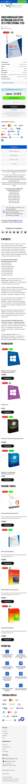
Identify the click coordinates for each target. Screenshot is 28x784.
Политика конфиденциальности (10, 780)
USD (9, 1)
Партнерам (5, 751)
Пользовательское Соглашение (11, 779)
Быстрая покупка (14, 98)
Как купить (14, 110)
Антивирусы (5, 733)
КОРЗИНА (23, 1)
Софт (3, 737)
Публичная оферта (7, 777)
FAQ (16, 114)
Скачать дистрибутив (7, 82)
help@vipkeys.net (18, 222)
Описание (14, 147)
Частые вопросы (6, 747)
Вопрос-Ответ (14, 159)
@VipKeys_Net (10, 761)
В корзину (14, 107)
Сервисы (4, 735)
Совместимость (14, 151)
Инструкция (14, 155)
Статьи (4, 749)
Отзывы (14, 164)
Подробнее (7, 378)
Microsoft (4, 731)
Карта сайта (5, 773)
